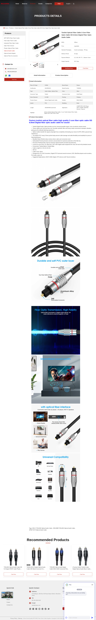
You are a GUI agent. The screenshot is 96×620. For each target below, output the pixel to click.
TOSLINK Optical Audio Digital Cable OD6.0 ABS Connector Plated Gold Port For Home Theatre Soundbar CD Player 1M (59, 568)
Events (40, 3)
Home (17, 3)
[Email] (9, 75)
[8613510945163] (49, 609)
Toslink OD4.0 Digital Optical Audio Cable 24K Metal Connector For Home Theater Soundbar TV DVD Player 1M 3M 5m (36, 568)
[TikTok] (45, 609)
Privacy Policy (13, 618)
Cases (8, 602)
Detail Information (39, 75)
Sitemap (20, 618)
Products (32, 3)
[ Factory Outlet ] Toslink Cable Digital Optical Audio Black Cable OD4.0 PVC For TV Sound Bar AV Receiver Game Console (82, 568)
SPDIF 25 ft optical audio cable (38, 530)
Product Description (61, 75)
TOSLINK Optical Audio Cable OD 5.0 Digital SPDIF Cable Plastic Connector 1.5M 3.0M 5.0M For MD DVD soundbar (13, 568)
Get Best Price (69, 68)
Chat (59, 3)
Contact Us (48, 3)
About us (24, 3)
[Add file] (66, 617)
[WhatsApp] (6, 75)
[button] (5, 559)
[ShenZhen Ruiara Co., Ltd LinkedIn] (42, 609)
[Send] (92, 617)
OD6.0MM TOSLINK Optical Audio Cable (64, 528)
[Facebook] (36, 609)
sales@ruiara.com (12, 68)
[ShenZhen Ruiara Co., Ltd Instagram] (39, 609)
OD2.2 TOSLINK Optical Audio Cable (42, 528)
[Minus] (92, 585)
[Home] (5, 3)
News (8, 599)
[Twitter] (33, 609)
